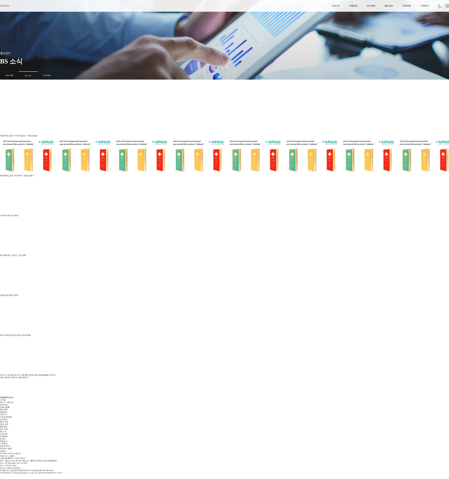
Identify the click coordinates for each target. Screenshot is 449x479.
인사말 (3, 400)
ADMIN (59, 473)
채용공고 (3, 441)
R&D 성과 (4, 424)
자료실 (3, 451)
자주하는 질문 (6, 449)
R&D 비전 (4, 422)
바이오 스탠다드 (7, 402)
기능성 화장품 (6, 417)
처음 (2, 377)
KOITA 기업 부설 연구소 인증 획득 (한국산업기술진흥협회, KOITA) (28, 375)
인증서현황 (4, 407)
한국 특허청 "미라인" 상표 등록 (13, 255)
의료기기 (3, 414)
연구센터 (371, 6)
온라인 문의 (5, 446)
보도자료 (47, 75)
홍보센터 (389, 6)
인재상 (3, 439)
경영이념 (3, 405)
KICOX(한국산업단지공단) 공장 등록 (15, 335)
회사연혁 (3, 410)
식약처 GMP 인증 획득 (9, 216)
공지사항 (9, 75)
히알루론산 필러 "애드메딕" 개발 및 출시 (17, 176)
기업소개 (335, 6)
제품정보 (353, 6)
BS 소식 (28, 76)
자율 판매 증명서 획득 (9, 295)
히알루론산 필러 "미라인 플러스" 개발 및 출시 (19, 136)
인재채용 (406, 6)
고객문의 (424, 6)
